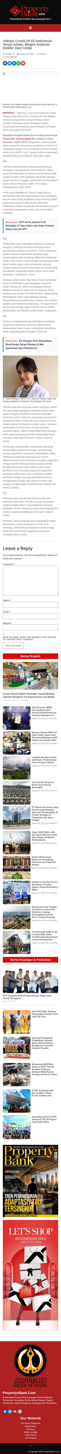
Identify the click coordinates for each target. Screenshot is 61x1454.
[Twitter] (10, 1411)
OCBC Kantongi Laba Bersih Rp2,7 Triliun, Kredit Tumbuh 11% (42, 1093)
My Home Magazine (30, 1423)
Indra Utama (30, 1435)
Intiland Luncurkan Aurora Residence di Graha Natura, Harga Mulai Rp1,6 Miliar (45, 886)
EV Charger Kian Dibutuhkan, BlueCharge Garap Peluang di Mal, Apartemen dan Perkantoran (29, 344)
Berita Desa (30, 1426)
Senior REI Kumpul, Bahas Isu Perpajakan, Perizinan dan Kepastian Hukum (44, 861)
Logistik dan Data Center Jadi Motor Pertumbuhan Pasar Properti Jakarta (44, 760)
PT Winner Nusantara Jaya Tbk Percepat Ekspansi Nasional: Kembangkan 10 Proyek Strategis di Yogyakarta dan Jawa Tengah (45, 813)
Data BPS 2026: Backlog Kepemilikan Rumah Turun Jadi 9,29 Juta (45, 1014)
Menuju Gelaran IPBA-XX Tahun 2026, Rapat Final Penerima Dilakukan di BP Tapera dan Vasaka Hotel (45, 736)
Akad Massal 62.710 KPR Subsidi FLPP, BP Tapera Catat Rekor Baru (44, 1119)
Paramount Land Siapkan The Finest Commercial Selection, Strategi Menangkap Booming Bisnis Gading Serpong (44, 912)
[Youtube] (15, 1411)
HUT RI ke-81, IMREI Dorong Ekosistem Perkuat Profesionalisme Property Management (44, 711)
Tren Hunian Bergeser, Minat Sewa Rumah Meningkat (43, 785)
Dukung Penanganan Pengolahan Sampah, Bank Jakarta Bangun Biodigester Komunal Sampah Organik (42, 1043)
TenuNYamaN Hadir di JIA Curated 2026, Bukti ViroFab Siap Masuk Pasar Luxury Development (45, 936)
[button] (30, 28)
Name (7, 600)
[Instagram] (20, 1411)
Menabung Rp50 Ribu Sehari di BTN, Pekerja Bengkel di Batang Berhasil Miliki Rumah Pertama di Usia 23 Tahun (44, 1069)
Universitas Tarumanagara (17, 139)
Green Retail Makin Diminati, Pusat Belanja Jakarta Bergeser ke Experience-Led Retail (29, 695)
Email (6, 612)
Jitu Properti (30, 1438)
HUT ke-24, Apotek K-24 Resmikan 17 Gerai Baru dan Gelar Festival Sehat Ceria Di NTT (30, 226)
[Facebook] (5, 1411)
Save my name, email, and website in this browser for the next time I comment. (29, 638)
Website (7, 623)
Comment (9, 564)
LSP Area (30, 1429)
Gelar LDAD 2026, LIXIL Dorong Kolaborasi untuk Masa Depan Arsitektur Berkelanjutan (44, 836)
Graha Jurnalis (30, 1432)
